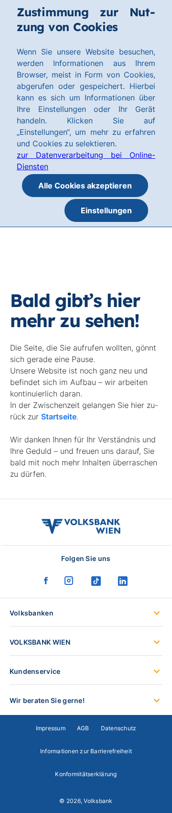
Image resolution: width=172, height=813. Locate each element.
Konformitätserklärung (86, 774)
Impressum (50, 728)
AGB (83, 728)
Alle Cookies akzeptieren (85, 185)
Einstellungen (106, 210)
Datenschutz (119, 728)
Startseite (58, 416)
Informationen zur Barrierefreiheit (86, 751)
